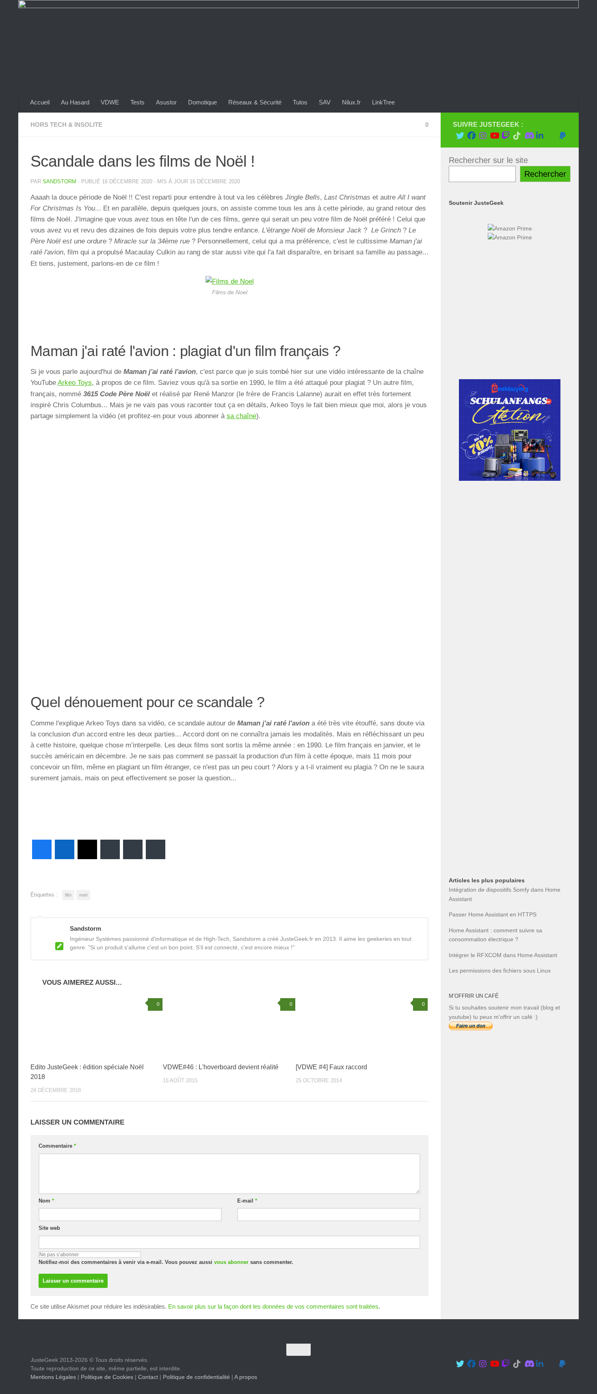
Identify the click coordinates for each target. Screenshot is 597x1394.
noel (83, 894)
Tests (137, 102)
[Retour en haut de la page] (298, 1350)
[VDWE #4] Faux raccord (331, 1067)
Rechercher (545, 173)
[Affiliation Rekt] (509, 839)
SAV (325, 102)
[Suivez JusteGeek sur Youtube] (494, 136)
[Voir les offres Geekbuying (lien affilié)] (509, 479)
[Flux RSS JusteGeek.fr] (551, 136)
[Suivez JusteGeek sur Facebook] (471, 136)
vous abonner (231, 1262)
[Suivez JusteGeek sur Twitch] (506, 136)
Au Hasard (75, 102)
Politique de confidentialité (196, 1377)
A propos (245, 1377)
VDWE (110, 102)
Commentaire (57, 1146)
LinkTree (383, 102)
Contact (148, 1377)
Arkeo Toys (75, 382)
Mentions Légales (53, 1377)
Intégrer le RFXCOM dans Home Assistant (503, 955)
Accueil (40, 102)
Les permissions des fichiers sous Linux (500, 970)
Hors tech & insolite (66, 124)
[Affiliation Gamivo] (509, 779)
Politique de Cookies (107, 1377)
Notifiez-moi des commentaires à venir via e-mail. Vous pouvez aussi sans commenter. (166, 1262)
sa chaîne (241, 416)
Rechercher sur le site (488, 160)
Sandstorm (59, 181)
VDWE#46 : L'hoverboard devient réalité (221, 1067)
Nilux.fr (351, 102)
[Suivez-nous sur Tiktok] (517, 136)
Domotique (202, 102)
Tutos (300, 102)
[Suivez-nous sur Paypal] (562, 136)
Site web (49, 1228)
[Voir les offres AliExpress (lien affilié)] (510, 358)
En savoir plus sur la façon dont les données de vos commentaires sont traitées (273, 1306)
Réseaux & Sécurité (254, 102)
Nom (46, 1201)
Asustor (166, 102)
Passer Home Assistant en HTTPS (492, 914)
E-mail (247, 1201)
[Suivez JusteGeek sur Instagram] (483, 136)
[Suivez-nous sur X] (460, 136)
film (68, 894)
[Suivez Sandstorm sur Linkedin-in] (540, 136)
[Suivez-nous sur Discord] (528, 136)
